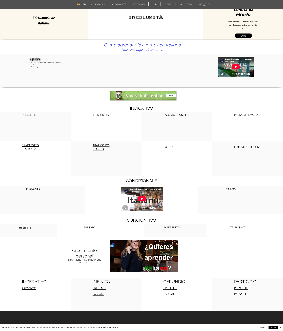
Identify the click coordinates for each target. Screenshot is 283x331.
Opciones (262, 327)
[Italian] (84, 4)
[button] (155, 4)
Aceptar (273, 327)
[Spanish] (79, 4)
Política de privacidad (110, 327)
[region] (143, 264)
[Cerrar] (280, 327)
